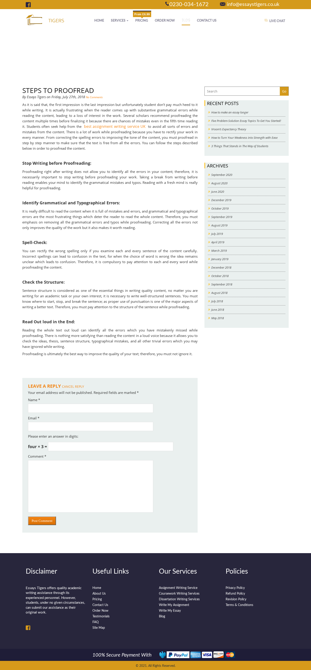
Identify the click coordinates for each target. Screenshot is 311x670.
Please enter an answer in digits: (53, 436)
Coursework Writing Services (179, 593)
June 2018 (217, 309)
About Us (99, 593)
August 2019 (219, 225)
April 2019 (217, 242)
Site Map (98, 627)
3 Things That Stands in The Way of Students (239, 146)
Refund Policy (235, 593)
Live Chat (277, 21)
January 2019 (219, 259)
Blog (186, 20)
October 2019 (220, 208)
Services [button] (118, 20)
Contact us (207, 20)
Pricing (141, 20)
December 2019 (221, 200)
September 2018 (221, 284)
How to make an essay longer (229, 112)
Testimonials (101, 616)
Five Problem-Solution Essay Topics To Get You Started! (246, 121)
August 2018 (219, 293)
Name (34, 400)
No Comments (94, 97)
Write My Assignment (174, 605)
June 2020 (217, 191)
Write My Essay (170, 610)
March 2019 (219, 250)
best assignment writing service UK (115, 126)
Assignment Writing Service (178, 588)
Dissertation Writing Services (179, 599)
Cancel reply (73, 386)
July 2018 (217, 301)
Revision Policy (236, 599)
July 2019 (217, 234)
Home (99, 20)
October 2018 (220, 276)
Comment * (37, 456)
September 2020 (221, 175)
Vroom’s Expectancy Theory (228, 129)
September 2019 (221, 217)
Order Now (165, 20)
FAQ (95, 622)
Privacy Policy (235, 588)
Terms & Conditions (239, 605)
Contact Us (100, 605)
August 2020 (219, 183)
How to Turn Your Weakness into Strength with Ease (244, 137)
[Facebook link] (28, 5)
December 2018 (221, 267)
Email (33, 418)
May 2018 (217, 318)
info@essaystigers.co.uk (253, 4)
